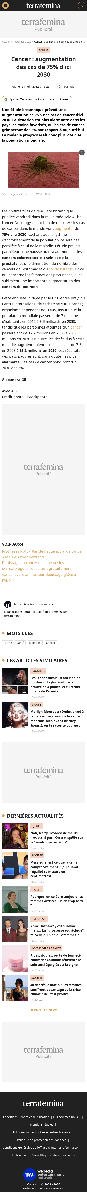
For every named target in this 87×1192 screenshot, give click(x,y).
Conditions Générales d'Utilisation (26, 1117)
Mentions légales (41, 1124)
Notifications (19, 1155)
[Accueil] (43, 5)
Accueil (6, 41)
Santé (20, 643)
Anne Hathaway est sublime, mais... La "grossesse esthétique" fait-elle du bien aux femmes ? (57, 930)
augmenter (64, 228)
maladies (35, 643)
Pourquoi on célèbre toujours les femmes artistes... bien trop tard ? (56, 901)
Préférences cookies (63, 1155)
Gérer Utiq (39, 1155)
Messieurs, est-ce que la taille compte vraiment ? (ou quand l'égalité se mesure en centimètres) (54, 869)
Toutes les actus (22, 41)
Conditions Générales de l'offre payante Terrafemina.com (41, 1147)
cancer (76, 327)
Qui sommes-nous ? (66, 1117)
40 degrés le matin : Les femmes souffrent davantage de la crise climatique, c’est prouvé (56, 989)
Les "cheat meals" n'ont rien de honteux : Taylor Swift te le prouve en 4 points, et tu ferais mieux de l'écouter (55, 685)
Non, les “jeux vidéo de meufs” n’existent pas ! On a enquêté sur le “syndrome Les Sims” (56, 837)
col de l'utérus (61, 269)
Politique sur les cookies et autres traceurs (41, 1132)
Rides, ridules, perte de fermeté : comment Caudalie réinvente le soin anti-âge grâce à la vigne (56, 960)
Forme (7, 643)
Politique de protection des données (41, 1140)
